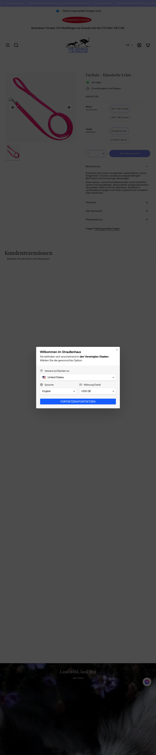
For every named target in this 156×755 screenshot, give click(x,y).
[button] (78, 377)
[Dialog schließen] (117, 350)
